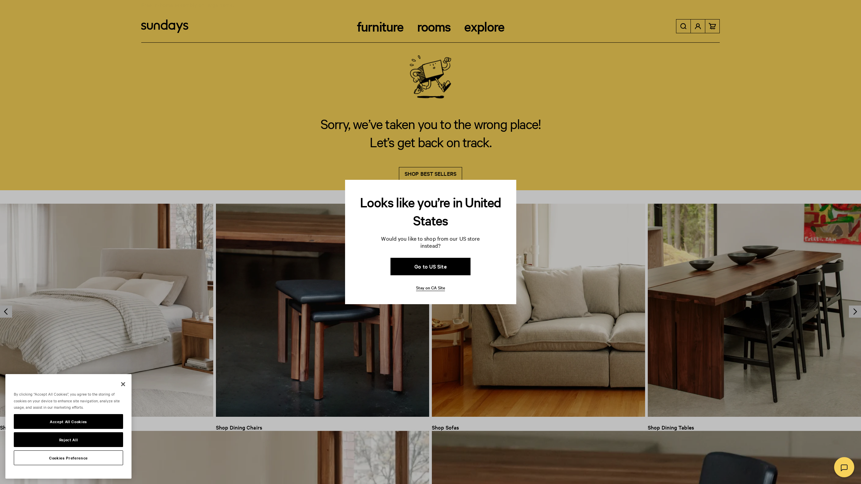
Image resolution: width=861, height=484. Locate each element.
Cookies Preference (68, 457)
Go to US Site (430, 266)
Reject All (68, 439)
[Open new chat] (844, 467)
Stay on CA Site (430, 287)
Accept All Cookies (68, 421)
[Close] (123, 384)
